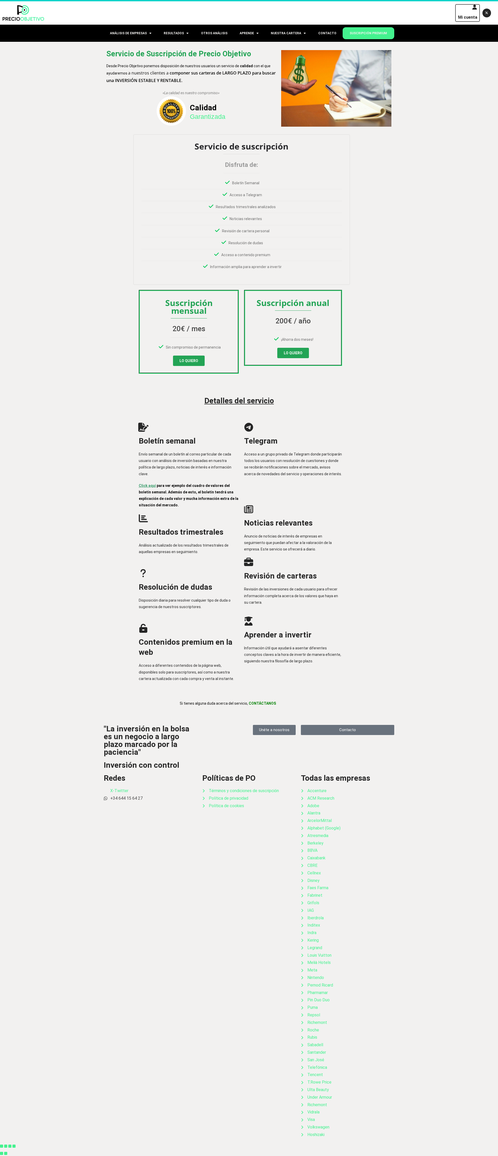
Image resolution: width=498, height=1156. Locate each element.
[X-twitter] (486, 13)
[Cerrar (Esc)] (14, 1146)
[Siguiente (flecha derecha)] (5, 1153)
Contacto (327, 33)
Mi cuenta (467, 17)
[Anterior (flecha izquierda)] (1, 1153)
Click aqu (147, 486)
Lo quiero (188, 361)
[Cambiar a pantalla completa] (5, 1146)
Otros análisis (214, 33)
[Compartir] (9, 1146)
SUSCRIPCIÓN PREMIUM (368, 33)
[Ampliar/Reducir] (1, 1146)
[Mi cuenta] (474, 7)
